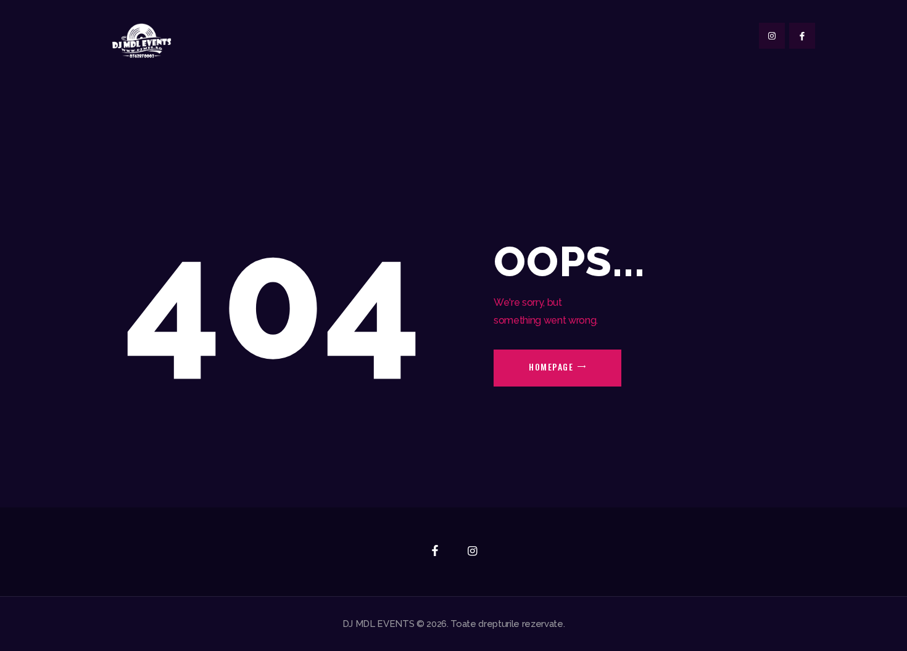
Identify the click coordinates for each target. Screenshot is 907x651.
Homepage (551, 366)
